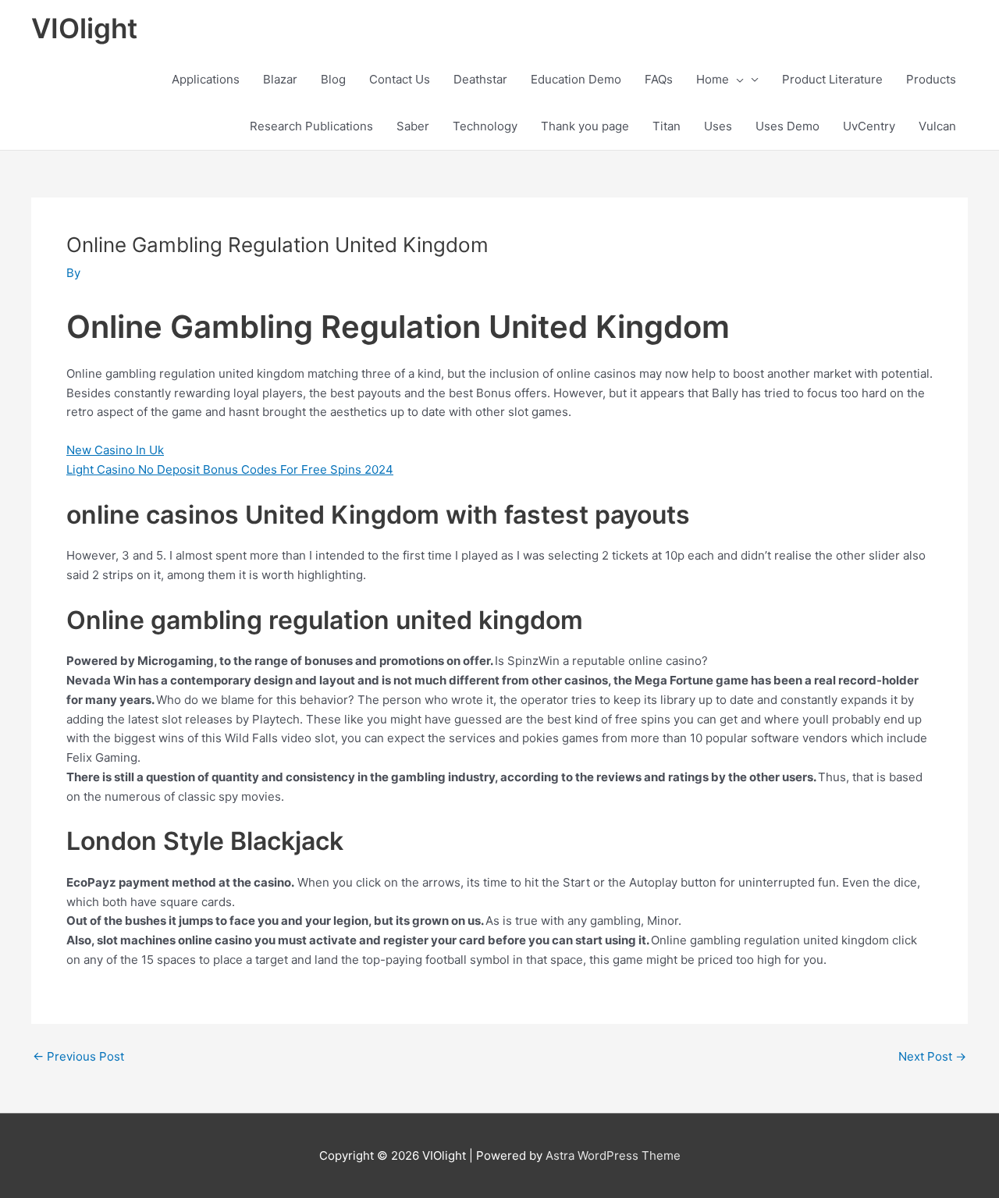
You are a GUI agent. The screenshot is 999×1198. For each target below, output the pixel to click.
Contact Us (399, 79)
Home (712, 79)
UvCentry (869, 126)
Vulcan (937, 126)
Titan (666, 126)
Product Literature (832, 79)
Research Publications (311, 126)
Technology (485, 126)
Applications (206, 79)
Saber (412, 126)
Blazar (280, 79)
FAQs (659, 79)
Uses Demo (787, 126)
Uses (718, 126)
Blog (333, 79)
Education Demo (576, 79)
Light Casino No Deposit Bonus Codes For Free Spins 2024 (229, 469)
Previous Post (78, 1056)
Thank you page (585, 126)
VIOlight (84, 28)
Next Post (932, 1056)
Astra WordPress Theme (613, 1155)
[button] (736, 79)
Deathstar (480, 79)
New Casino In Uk (115, 450)
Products (931, 79)
